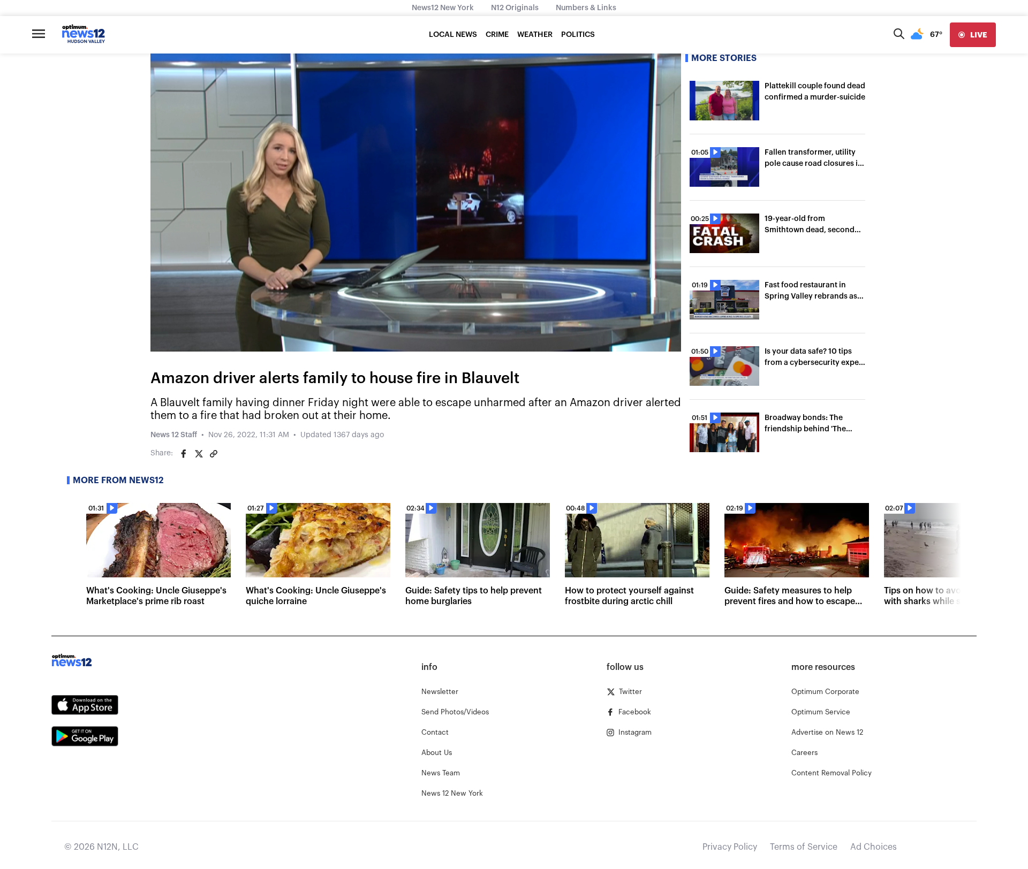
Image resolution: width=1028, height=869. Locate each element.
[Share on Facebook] (183, 453)
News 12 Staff (173, 435)
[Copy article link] (213, 453)
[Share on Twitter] (198, 453)
